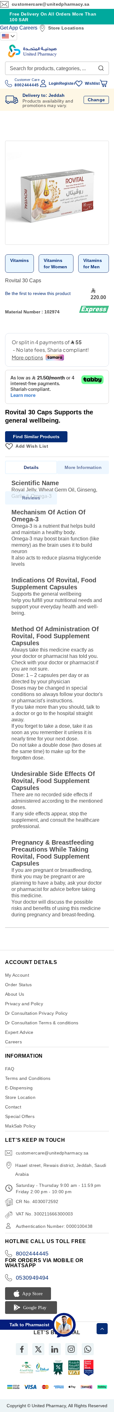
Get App (9, 27)
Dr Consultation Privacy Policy (36, 1013)
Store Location (20, 1097)
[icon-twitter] (38, 1349)
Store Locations (66, 27)
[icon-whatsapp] (88, 1349)
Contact (13, 1106)
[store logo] (32, 50)
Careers (28, 27)
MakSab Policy (20, 1125)
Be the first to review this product (38, 293)
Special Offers (20, 1116)
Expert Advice (19, 1032)
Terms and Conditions (28, 1078)
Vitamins (19, 260)
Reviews (31, 497)
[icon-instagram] (71, 1349)
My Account (17, 975)
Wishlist (92, 83)
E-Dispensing (19, 1087)
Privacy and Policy (24, 1003)
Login (54, 83)
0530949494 (32, 1278)
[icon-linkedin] (55, 1349)
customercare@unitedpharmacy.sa (50, 4)
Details (31, 467)
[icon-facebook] (22, 1349)
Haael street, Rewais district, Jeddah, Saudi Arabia (60, 1170)
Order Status (18, 984)
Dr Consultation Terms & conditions (42, 1022)
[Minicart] (103, 83)
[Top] (102, 1328)
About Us (14, 994)
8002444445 (32, 1253)
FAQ (9, 1068)
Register (67, 83)
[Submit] (101, 67)
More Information (83, 467)
